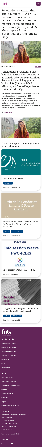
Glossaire (4, 398)
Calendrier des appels (9, 347)
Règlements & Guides (8, 343)
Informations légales (8, 381)
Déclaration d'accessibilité (10, 385)
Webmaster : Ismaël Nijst (10, 434)
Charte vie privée (7, 377)
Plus (8, 112)
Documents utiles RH (8, 355)
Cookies (4, 389)
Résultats (8, 183)
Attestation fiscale (7, 393)
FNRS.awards (17, 231)
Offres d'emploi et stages (10, 406)
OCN (3, 364)
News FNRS (17, 316)
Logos (3, 402)
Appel (7, 231)
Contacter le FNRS (7, 430)
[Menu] (38, 4)
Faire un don (5, 368)
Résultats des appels (8, 351)
